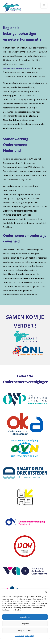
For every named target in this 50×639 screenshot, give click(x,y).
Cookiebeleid (19, 636)
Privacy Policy (29, 636)
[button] (46, 592)
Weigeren (25, 623)
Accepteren (25, 617)
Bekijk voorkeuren (25, 630)
